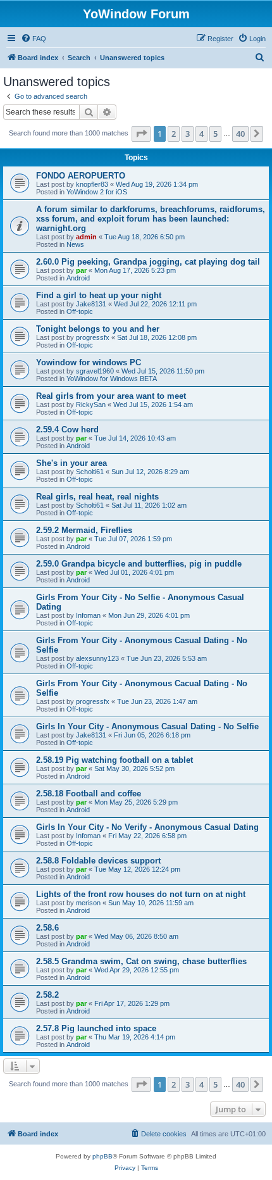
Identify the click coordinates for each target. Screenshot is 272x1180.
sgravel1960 (95, 371)
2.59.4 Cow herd (67, 429)
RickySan (91, 404)
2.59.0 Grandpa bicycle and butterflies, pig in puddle (139, 563)
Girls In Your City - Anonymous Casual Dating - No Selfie (147, 726)
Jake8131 (91, 304)
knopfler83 (92, 184)
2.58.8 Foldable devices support (98, 860)
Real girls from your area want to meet (111, 396)
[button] (141, 133)
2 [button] (173, 133)
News (75, 244)
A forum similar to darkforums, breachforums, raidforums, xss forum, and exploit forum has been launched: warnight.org (150, 218)
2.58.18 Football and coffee (88, 793)
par (81, 270)
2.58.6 (47, 927)
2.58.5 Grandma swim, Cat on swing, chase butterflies (141, 961)
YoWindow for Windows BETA (111, 378)
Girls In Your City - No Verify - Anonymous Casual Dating (147, 827)
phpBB (102, 1156)
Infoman (88, 615)
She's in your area (71, 463)
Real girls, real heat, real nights (97, 496)
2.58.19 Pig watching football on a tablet (114, 760)
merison (88, 903)
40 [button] (240, 133)
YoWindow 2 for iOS (96, 192)
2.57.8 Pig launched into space (96, 1028)
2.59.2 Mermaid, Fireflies (84, 530)
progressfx (92, 337)
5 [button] (215, 133)
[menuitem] (33, 38)
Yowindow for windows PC (88, 362)
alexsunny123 (97, 658)
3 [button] (187, 133)
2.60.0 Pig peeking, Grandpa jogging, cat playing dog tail (148, 262)
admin (86, 237)
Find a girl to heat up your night (98, 295)
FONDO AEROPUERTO (80, 175)
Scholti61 (90, 471)
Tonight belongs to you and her (97, 329)
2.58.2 (47, 995)
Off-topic (79, 311)
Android (78, 278)
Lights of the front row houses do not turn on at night (140, 894)
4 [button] (201, 133)
